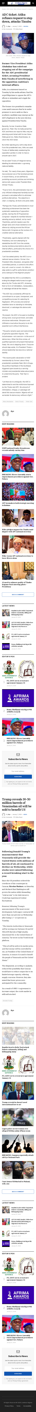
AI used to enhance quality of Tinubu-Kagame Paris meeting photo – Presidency (17, 584)
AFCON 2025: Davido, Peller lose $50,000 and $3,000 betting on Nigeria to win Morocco (22, 624)
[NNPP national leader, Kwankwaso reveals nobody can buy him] (18, 437)
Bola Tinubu (20, 401)
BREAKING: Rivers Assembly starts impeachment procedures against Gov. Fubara (17, 477)
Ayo (9, 26)
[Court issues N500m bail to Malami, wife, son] (18, 1170)
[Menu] (3, 3)
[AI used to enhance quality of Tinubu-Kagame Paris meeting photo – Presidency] (18, 571)
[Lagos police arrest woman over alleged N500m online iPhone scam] (18, 1117)
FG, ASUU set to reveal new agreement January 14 (18, 682)
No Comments (8, 29)
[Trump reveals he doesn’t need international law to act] (18, 1091)
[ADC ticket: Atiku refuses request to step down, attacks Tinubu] (18, 43)
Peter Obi (29, 401)
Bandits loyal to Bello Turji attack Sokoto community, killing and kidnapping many (22, 613)
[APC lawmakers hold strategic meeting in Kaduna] (18, 492)
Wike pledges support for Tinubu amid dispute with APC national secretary (17, 531)
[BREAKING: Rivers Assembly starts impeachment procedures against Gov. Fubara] (18, 463)
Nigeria (26, 26)
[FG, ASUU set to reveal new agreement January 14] (6, 636)
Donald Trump (7, 1000)
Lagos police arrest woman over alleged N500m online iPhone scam (16, 1130)
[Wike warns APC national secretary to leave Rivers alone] (18, 544)
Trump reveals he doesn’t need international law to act (14, 1103)
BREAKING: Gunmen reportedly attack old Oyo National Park (17, 1156)
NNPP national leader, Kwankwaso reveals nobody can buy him (16, 449)
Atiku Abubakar (8, 401)
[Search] (33, 3)
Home (4, 9)
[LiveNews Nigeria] (19, 3)
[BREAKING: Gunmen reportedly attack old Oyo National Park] (18, 1144)
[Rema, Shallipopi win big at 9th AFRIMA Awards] (6, 646)
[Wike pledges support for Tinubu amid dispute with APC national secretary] (18, 518)
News (25, 814)
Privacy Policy (17, 784)
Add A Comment (18, 594)
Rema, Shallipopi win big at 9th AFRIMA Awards (19, 711)
